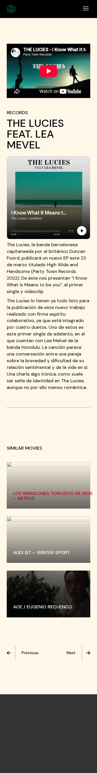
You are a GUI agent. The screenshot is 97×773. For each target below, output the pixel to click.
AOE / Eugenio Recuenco (42, 607)
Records (17, 113)
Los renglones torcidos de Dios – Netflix (53, 495)
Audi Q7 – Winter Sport (41, 552)
